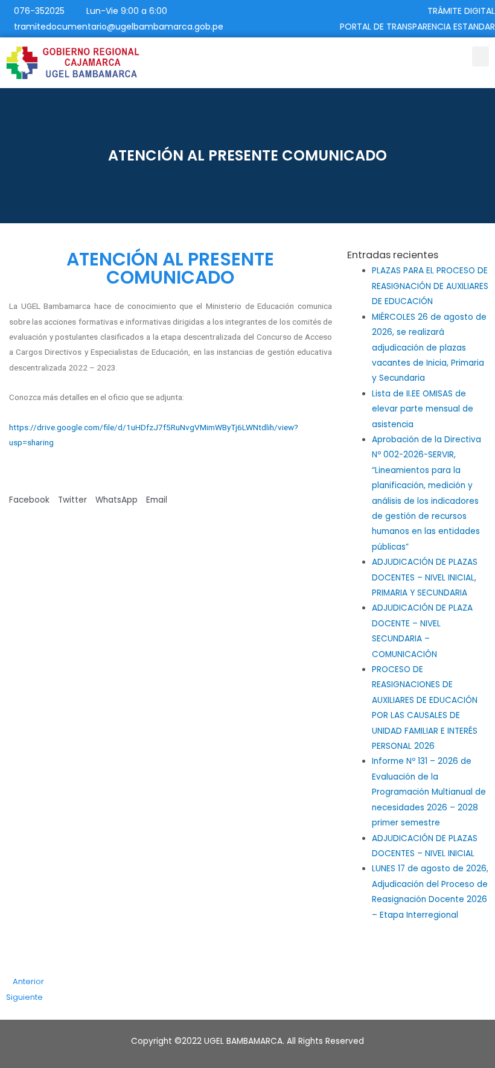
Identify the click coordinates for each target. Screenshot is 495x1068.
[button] (480, 56)
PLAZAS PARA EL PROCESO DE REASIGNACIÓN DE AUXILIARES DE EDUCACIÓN (430, 286)
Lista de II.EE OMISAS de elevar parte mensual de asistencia (422, 409)
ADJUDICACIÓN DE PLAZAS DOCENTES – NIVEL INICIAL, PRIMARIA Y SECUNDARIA (424, 577)
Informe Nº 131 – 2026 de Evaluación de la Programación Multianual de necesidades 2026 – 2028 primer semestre (429, 791)
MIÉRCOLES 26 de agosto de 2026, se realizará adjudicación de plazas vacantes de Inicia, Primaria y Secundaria (429, 347)
